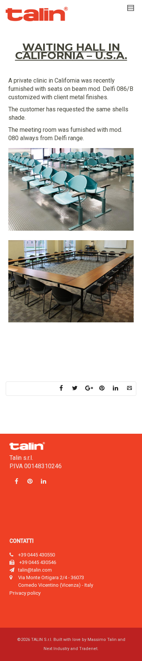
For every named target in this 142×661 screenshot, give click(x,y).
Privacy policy (25, 593)
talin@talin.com (35, 570)
